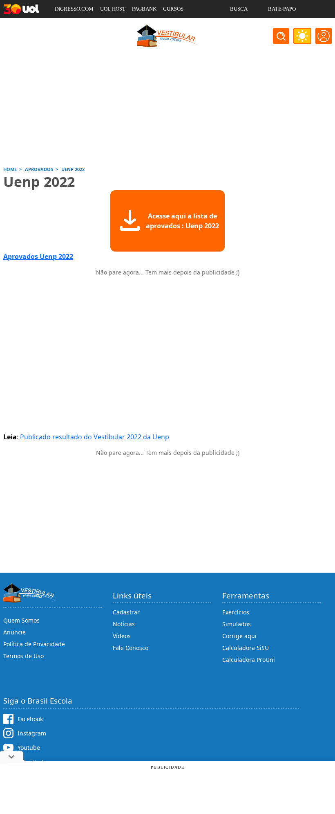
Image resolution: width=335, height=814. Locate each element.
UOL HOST (112, 9)
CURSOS (173, 9)
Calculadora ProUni (248, 659)
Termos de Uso (23, 656)
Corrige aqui (239, 636)
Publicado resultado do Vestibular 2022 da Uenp (94, 436)
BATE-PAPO (282, 9)
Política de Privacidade (34, 644)
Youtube (29, 747)
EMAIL (238, 27)
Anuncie (14, 632)
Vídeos (122, 636)
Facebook (30, 719)
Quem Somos (21, 620)
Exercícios (235, 612)
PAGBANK (144, 9)
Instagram (32, 733)
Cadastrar (126, 612)
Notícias (124, 624)
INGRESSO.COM (74, 9)
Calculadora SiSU (245, 648)
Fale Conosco (130, 648)
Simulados (236, 624)
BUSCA (239, 9)
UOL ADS (65, 27)
